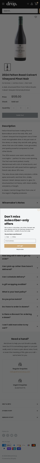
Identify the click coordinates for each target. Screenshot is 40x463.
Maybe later (19, 249)
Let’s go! (20, 246)
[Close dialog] (39, 210)
